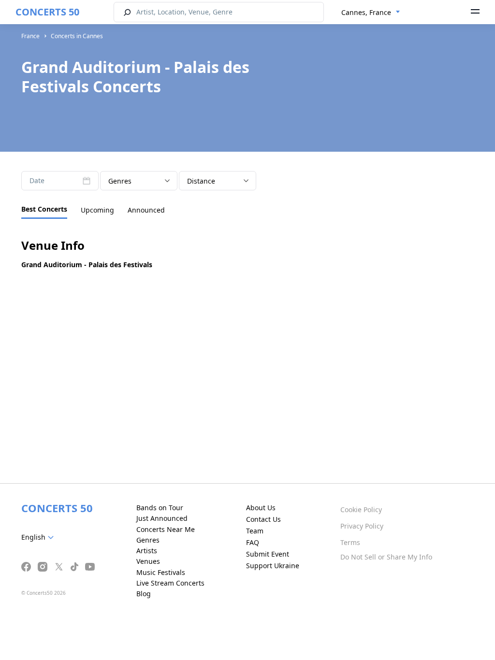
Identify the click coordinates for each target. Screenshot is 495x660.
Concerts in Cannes (77, 36)
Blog (143, 593)
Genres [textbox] (119, 181)
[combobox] (371, 12)
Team (254, 530)
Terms (350, 542)
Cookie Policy (361, 509)
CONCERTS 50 (47, 11)
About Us (261, 507)
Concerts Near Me (165, 529)
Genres (148, 540)
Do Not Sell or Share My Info (386, 556)
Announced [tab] (146, 210)
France (30, 36)
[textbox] (39, 537)
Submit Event (267, 554)
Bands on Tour (159, 507)
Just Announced (162, 518)
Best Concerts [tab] (44, 209)
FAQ (252, 542)
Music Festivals (160, 572)
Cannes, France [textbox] (366, 12)
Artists (146, 550)
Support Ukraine (272, 565)
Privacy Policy (361, 526)
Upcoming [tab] (97, 210)
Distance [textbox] (201, 181)
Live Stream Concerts (170, 583)
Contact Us (263, 519)
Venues (148, 561)
